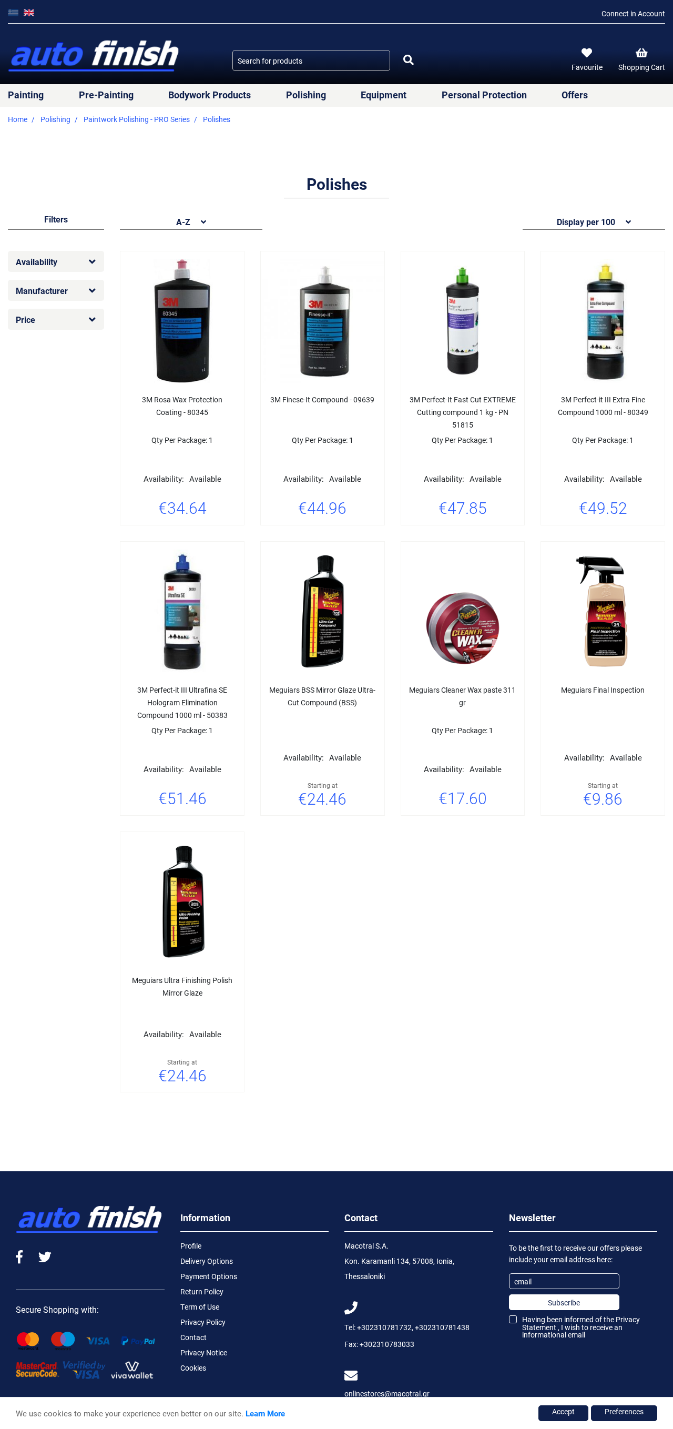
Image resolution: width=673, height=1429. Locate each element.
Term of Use (199, 1307)
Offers (575, 94)
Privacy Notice (203, 1352)
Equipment (383, 94)
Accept (563, 1411)
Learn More (265, 1413)
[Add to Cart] (209, 538)
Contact (193, 1337)
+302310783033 (387, 1344)
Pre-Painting (106, 94)
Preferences (624, 1411)
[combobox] (311, 60)
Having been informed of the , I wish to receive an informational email (581, 1327)
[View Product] (182, 538)
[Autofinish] (94, 56)
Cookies (193, 1368)
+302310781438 (442, 1327)
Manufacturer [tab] (42, 290)
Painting (26, 94)
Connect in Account (633, 13)
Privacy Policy (203, 1322)
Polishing (306, 94)
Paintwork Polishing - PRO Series (137, 119)
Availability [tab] (36, 261)
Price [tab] (25, 319)
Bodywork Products (209, 94)
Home (17, 119)
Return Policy (201, 1291)
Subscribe (564, 1303)
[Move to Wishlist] (156, 538)
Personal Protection (484, 94)
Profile (190, 1246)
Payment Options (208, 1276)
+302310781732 (384, 1327)
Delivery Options (206, 1261)
